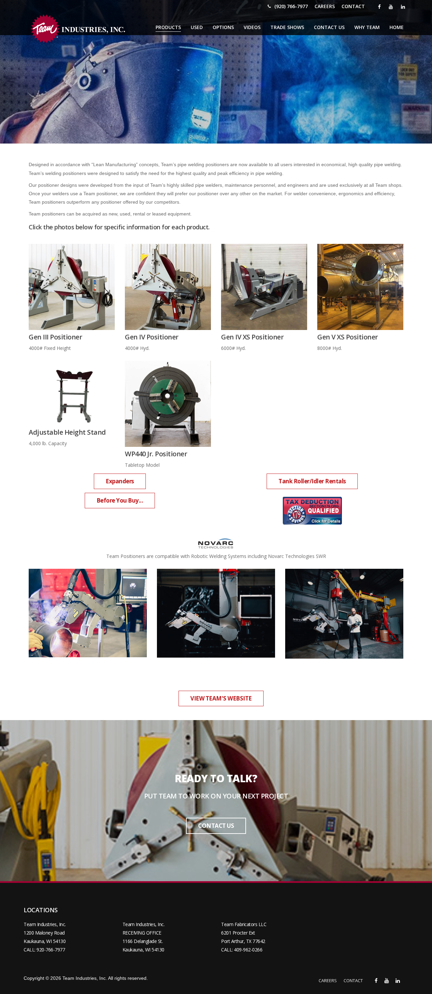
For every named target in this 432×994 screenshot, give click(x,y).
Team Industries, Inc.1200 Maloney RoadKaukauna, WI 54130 (45, 932)
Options (223, 27)
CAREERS (325, 6)
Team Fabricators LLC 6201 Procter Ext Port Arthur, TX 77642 (243, 932)
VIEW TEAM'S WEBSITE (221, 699)
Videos (252, 27)
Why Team (367, 27)
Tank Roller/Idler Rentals (312, 481)
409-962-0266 (248, 949)
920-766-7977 (50, 949)
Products (168, 27)
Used (197, 27)
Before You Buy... (120, 501)
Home (396, 27)
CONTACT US (216, 826)
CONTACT (353, 6)
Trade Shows (287, 27)
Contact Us (329, 27)
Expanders (120, 481)
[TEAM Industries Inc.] (79, 28)
